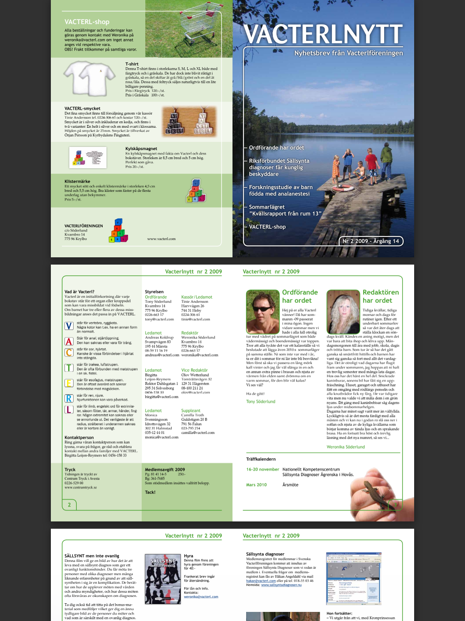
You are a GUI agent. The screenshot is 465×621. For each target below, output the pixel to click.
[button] (249, 604)
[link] (85, 40)
